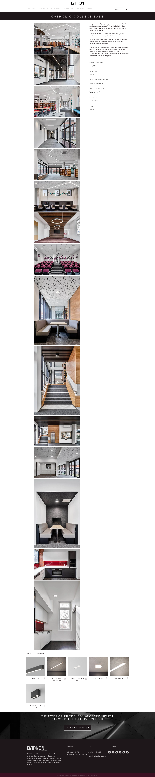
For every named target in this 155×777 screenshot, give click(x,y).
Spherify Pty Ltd (95, 775)
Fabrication (66, 9)
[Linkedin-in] (116, 752)
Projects (49, 9)
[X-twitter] (113, 752)
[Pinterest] (127, 752)
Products (57, 9)
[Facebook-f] (109, 752)
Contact (89, 9)
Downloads (80, 9)
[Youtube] (123, 752)
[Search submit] (126, 9)
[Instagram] (120, 752)
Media (72, 9)
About (33, 9)
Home (28, 9)
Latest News (42, 9)
